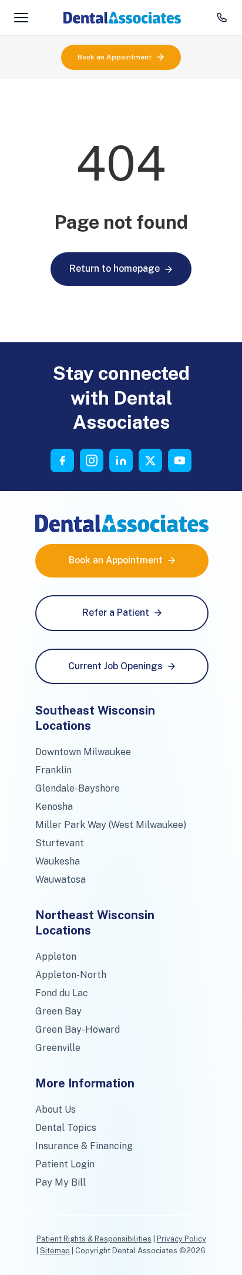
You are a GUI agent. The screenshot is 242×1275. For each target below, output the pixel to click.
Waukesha (57, 861)
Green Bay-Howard (77, 1029)
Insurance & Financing (84, 1145)
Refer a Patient (115, 612)
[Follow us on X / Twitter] (150, 460)
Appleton (55, 956)
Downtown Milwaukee (83, 751)
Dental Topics (65, 1127)
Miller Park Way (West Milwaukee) (110, 824)
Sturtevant (59, 843)
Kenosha (54, 806)
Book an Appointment (115, 57)
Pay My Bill (60, 1182)
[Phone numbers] (222, 17)
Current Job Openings (115, 666)
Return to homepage (114, 268)
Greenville (57, 1047)
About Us (55, 1109)
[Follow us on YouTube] (179, 460)
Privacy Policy (181, 1238)
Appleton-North (70, 974)
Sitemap (55, 1250)
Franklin (53, 770)
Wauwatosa (60, 879)
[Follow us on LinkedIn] (121, 460)
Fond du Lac (61, 993)
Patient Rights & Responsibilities (94, 1238)
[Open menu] (21, 17)
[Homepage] (122, 18)
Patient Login (65, 1164)
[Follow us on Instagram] (91, 460)
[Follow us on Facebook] (62, 460)
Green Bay (58, 1011)
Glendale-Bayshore (77, 788)
